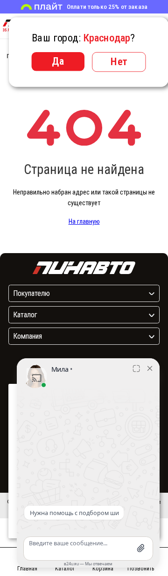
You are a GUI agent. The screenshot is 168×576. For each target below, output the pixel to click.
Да (58, 61)
